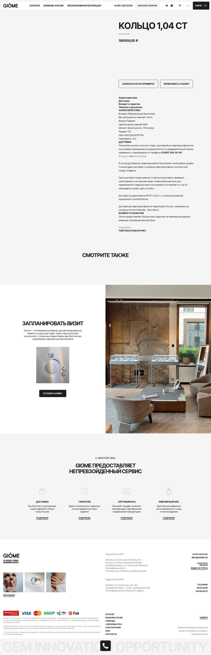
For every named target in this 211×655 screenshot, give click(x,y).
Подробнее (125, 227)
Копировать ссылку (176, 83)
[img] (13, 582)
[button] (201, 6)
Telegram (124, 156)
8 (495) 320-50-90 (171, 152)
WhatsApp (139, 156)
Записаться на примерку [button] (138, 83)
